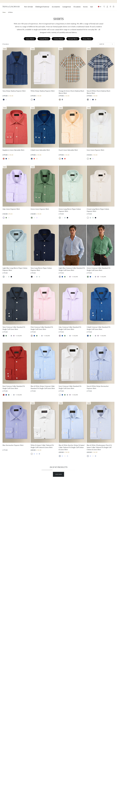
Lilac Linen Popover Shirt (11, 209)
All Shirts (10, 12)
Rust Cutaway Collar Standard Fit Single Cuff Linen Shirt (14, 387)
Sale (91, 7)
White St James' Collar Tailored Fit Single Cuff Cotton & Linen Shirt (42, 446)
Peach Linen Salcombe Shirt (68, 150)
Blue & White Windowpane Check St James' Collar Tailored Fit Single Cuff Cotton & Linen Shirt (99, 447)
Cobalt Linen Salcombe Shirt (40, 150)
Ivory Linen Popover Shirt (95, 150)
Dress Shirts (87, 39)
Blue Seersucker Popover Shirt (13, 445)
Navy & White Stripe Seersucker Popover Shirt (98, 387)
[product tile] (16, 68)
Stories (85, 7)
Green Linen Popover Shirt (40, 209)
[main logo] (11, 6)
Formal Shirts (73, 39)
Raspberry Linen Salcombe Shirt (13, 150)
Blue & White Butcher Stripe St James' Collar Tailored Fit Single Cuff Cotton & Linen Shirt (72, 447)
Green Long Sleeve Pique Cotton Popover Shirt (70, 210)
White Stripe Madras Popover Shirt (43, 91)
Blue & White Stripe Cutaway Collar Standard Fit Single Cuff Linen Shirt (43, 387)
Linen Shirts (30, 39)
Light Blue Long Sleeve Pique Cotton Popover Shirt (15, 269)
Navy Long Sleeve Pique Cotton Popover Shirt (41, 269)
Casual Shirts (43, 39)
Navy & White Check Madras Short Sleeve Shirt (98, 92)
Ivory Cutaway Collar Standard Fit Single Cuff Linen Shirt (70, 387)
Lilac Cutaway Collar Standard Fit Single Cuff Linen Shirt (70, 328)
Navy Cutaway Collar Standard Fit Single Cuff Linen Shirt (14, 328)
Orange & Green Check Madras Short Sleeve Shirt (71, 92)
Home (4, 12)
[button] (104, 6)
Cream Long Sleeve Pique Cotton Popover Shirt (98, 210)
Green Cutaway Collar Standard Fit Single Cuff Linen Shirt (98, 269)
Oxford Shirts (58, 39)
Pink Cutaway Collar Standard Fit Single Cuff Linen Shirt (42, 328)
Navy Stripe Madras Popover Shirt (14, 91)
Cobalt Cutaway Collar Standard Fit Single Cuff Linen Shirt (98, 328)
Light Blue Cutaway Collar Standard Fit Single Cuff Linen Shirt (72, 269)
